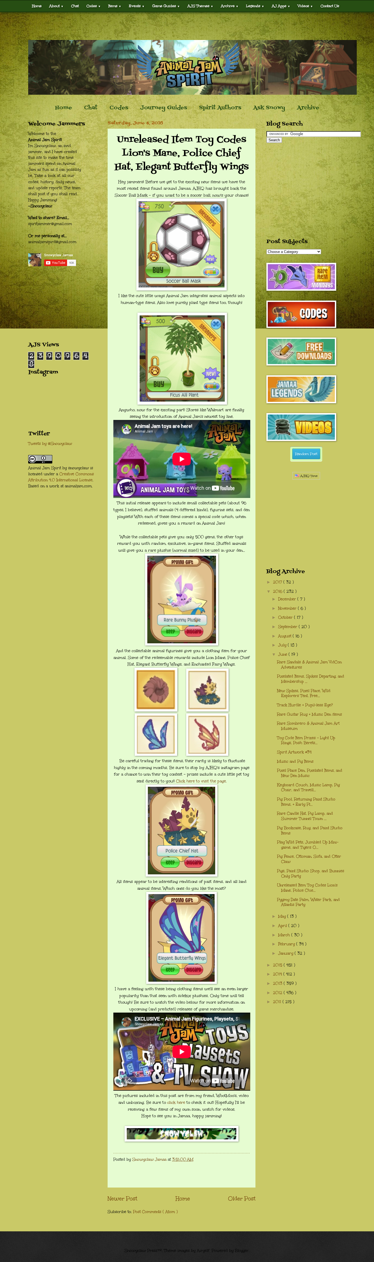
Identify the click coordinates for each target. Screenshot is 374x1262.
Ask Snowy (269, 108)
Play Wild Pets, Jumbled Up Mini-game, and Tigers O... (307, 845)
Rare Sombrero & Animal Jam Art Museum (308, 726)
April (283, 925)
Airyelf (203, 1250)
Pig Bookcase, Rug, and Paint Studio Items (310, 830)
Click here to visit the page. (201, 781)
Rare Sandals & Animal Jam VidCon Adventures (309, 664)
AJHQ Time (308, 476)
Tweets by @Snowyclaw (50, 443)
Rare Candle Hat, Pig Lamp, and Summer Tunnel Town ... (305, 816)
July (283, 645)
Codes (94, 5)
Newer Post (122, 1198)
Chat (75, 5)
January (286, 953)
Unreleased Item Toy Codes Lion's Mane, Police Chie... (307, 888)
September (288, 626)
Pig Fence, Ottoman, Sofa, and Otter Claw (309, 859)
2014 (278, 974)
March (284, 935)
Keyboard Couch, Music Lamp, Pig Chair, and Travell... (308, 787)
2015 (278, 965)
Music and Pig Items (295, 761)
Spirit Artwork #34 (294, 752)
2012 (278, 992)
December (287, 599)
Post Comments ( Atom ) (155, 1211)
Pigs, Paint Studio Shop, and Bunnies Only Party (310, 873)
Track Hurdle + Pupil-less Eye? (305, 705)
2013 (278, 983)
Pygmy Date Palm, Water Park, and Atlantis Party (308, 902)
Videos (305, 5)
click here (176, 1102)
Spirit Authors (220, 108)
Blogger (242, 1250)
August (285, 636)
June (283, 654)
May (282, 916)
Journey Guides (163, 108)
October (286, 617)
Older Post (241, 1198)
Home (37, 5)
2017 (278, 582)
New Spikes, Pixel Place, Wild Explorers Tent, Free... (303, 693)
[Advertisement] (187, 26)
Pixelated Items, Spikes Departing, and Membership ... (310, 679)
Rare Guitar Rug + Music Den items (309, 714)
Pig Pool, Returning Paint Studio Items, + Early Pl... (306, 802)
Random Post (306, 453)
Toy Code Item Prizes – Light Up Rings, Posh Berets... (306, 740)
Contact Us (330, 5)
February (287, 944)
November (288, 608)
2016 (278, 591)
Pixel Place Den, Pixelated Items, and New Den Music (309, 773)
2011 (278, 1001)
